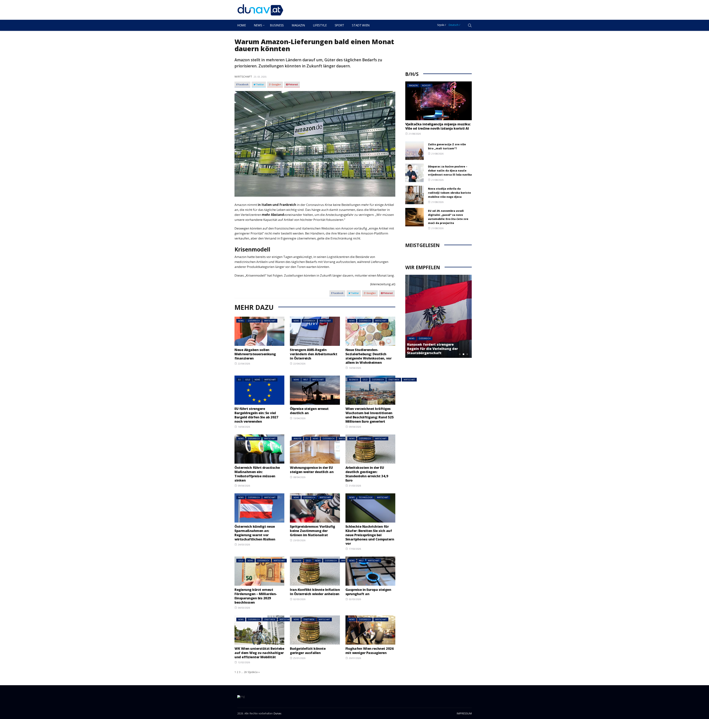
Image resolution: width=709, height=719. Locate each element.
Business (277, 25)
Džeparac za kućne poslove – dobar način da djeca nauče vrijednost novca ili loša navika (450, 170)
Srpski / (441, 25)
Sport (339, 25)
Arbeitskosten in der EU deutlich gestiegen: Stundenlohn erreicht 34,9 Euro (366, 473)
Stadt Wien (361, 25)
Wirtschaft (243, 76)
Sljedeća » (254, 672)
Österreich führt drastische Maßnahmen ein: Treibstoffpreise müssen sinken (257, 473)
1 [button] (460, 354)
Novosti (426, 85)
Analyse (297, 438)
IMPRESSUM (464, 713)
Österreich (254, 320)
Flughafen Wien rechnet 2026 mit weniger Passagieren (369, 650)
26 (245, 672)
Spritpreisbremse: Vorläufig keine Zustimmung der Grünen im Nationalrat (312, 530)
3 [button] (467, 354)
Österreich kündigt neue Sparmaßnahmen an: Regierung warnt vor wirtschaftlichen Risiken (254, 532)
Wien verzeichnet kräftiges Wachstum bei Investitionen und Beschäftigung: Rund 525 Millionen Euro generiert (369, 415)
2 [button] (463, 354)
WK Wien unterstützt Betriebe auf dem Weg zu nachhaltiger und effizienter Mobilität (259, 652)
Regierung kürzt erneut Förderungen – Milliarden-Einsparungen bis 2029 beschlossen (255, 596)
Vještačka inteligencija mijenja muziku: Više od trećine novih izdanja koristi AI (438, 126)
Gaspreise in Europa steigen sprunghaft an (368, 591)
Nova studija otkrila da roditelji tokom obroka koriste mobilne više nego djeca (449, 192)
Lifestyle (320, 25)
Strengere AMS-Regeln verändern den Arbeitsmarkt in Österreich (313, 353)
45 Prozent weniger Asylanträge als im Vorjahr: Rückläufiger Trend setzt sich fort (435, 348)
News (258, 25)
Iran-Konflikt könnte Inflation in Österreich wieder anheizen (315, 591)
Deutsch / (454, 25)
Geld (247, 379)
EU (239, 379)
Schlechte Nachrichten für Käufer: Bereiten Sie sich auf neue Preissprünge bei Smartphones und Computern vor (369, 535)
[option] (438, 316)
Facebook (243, 84)
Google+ (276, 84)
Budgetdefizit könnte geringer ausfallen (308, 650)
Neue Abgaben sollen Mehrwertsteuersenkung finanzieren (255, 353)
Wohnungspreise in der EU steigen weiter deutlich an (311, 469)
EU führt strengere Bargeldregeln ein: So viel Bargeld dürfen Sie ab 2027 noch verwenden (256, 415)
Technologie (366, 497)
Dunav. (277, 713)
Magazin (298, 25)
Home (241, 25)
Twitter (260, 84)
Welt (305, 379)
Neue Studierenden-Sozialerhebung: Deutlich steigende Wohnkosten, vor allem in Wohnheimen (368, 356)
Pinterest (293, 84)
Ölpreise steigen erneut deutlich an (309, 410)
